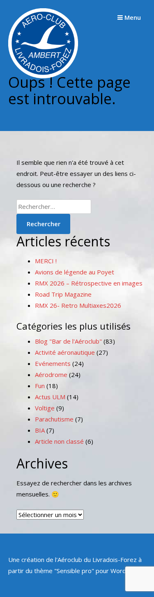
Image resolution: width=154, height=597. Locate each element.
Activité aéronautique (65, 352)
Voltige (45, 408)
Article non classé (59, 441)
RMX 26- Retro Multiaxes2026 (78, 305)
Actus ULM (50, 397)
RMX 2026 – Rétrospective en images (89, 283)
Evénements (53, 363)
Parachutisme (54, 419)
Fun (40, 386)
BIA (40, 430)
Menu (132, 17)
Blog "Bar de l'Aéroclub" (68, 341)
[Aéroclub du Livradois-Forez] (43, 76)
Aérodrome (51, 374)
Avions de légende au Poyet (74, 272)
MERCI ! (46, 261)
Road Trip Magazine (63, 294)
